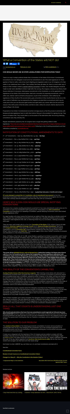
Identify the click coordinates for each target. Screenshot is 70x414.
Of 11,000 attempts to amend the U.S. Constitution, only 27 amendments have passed (28, 195)
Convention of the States (39, 224)
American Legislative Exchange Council (21, 226)
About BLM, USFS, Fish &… (53, 392)
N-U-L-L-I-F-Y (9, 337)
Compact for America (11, 228)
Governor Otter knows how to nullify (39, 339)
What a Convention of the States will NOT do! (31, 60)
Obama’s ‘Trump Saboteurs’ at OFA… (35, 392)
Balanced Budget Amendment (47, 226)
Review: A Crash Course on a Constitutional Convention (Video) (21, 354)
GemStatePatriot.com (13, 67)
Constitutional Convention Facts (12, 350)
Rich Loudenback (51, 67)
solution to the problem (13, 326)
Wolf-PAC (24, 231)
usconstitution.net (23, 128)
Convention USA (21, 229)
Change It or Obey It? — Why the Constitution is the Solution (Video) (23, 357)
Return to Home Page (56, 2)
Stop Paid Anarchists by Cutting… (12, 392)
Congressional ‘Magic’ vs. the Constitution (13, 360)
